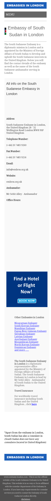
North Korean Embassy (27, 344)
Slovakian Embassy (24, 333)
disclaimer (25, 499)
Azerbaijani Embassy (25, 339)
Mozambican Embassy (26, 342)
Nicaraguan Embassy (25, 323)
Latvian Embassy (23, 336)
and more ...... (21, 350)
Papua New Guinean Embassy (30, 331)
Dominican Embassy (25, 347)
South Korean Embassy (26, 325)
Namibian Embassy (24, 328)
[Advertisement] (20, 106)
